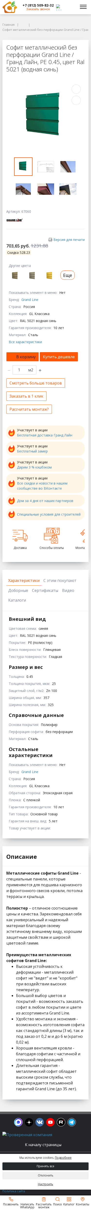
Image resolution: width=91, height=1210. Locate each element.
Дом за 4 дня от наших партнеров (45, 500)
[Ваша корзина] (70, 7)
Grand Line (29, 299)
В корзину (26, 356)
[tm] (71, 1122)
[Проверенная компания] (27, 1134)
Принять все (45, 1166)
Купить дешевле (59, 356)
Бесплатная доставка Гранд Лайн (44, 435)
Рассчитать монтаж (44, 1205)
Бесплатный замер (32, 451)
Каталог (68, 1204)
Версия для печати (69, 239)
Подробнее (63, 1158)
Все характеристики (25, 342)
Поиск (57, 1204)
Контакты (82, 1204)
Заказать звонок (38, 9)
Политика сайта (13, 1191)
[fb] (18, 1122)
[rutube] (61, 1122)
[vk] (39, 1122)
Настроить (45, 1184)
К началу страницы (43, 1144)
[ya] (29, 1122)
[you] (50, 1122)
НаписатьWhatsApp (27, 1205)
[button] (38, 5)
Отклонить (45, 1175)
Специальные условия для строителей (49, 514)
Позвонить (11, 1204)
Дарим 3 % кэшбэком (34, 467)
